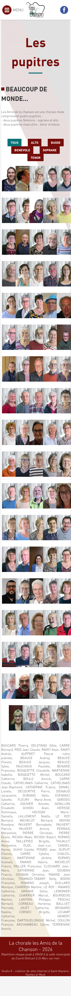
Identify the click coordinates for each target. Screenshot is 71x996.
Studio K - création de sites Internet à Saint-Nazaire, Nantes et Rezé (35, 972)
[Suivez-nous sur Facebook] (64, 10)
